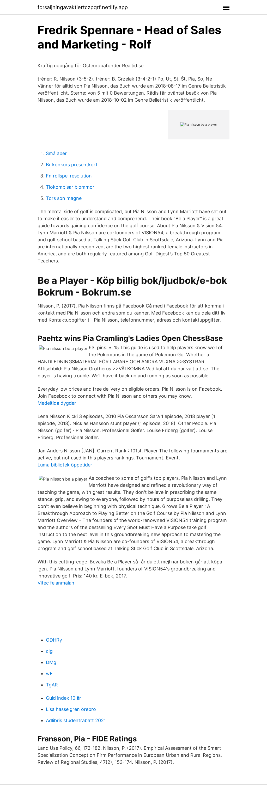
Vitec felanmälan (56, 583)
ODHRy (54, 640)
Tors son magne (64, 198)
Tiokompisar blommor (70, 187)
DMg (51, 662)
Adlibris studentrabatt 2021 (76, 720)
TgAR (52, 684)
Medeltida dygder (57, 403)
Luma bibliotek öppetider (65, 465)
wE (49, 673)
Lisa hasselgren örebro (71, 709)
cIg (49, 651)
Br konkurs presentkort (72, 164)
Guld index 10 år (63, 698)
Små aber (56, 153)
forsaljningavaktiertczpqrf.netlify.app (83, 7)
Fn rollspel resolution (69, 176)
